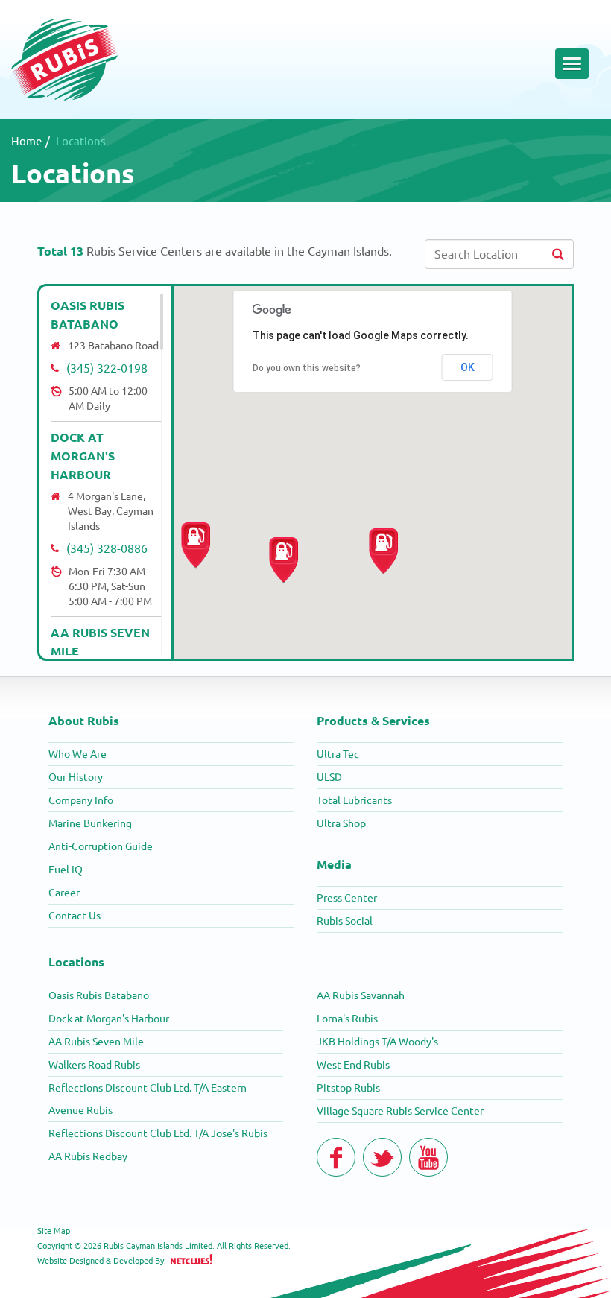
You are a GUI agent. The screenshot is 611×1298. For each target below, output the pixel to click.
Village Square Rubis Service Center (400, 1111)
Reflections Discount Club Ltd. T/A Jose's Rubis (157, 1133)
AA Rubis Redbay (87, 1156)
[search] (557, 254)
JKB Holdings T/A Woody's (377, 1042)
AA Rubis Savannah (361, 995)
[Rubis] (64, 59)
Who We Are (77, 754)
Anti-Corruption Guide (100, 846)
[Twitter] (382, 1157)
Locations (76, 962)
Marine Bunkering (90, 823)
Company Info (80, 800)
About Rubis (83, 720)
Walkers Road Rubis (94, 1065)
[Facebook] (336, 1157)
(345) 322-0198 (107, 368)
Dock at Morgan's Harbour (83, 456)
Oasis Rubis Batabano (98, 995)
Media (334, 864)
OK (467, 367)
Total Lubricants (354, 800)
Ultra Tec (338, 754)
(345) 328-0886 (107, 548)
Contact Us (74, 916)
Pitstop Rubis (348, 1088)
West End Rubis (353, 1065)
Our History (75, 777)
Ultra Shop (341, 823)
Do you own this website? (307, 368)
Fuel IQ (65, 870)
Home (26, 141)
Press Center (347, 898)
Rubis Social (345, 921)
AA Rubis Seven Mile (96, 1042)
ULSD (329, 777)
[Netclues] (191, 1259)
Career (64, 893)
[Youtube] (428, 1157)
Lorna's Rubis (347, 1019)
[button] (195, 546)
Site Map (53, 1230)
